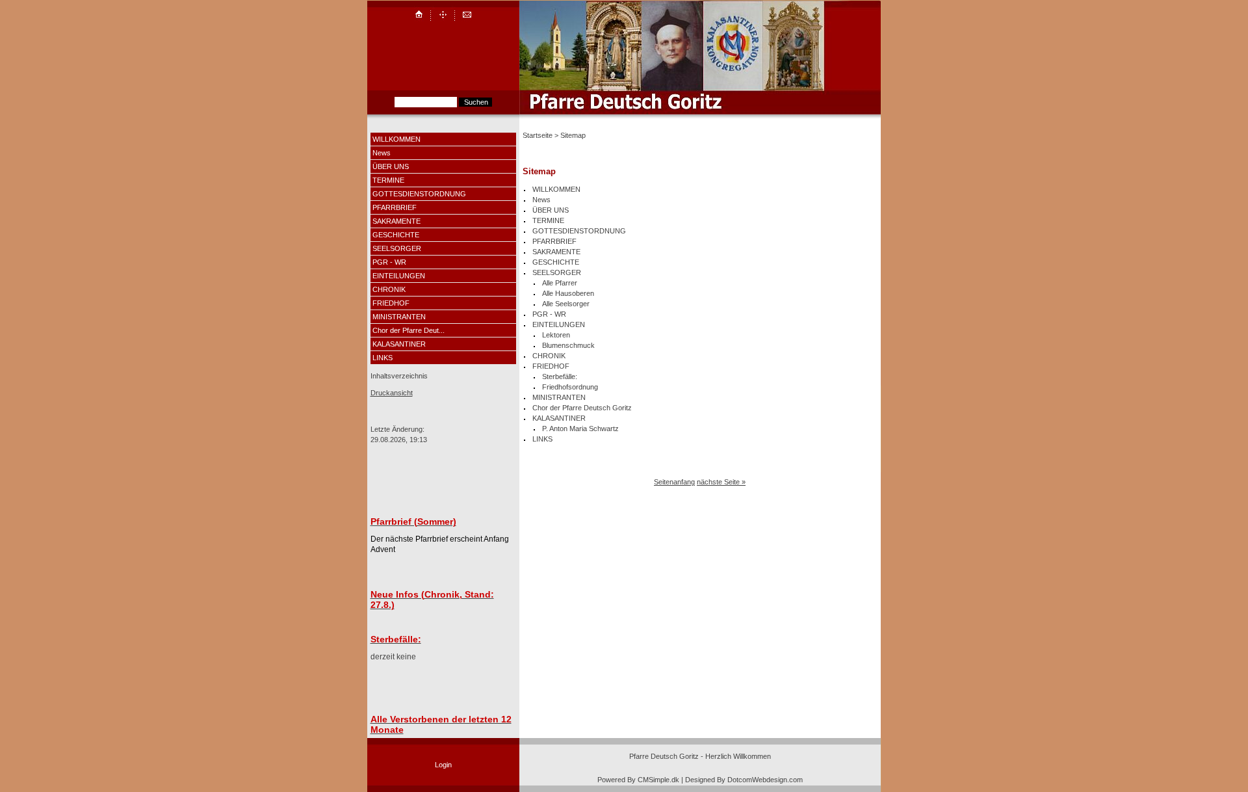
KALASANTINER (399, 344)
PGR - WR (389, 262)
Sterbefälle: (559, 376)
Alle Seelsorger (566, 304)
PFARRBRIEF (394, 207)
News (381, 153)
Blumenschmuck (568, 345)
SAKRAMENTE (396, 221)
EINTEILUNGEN (398, 276)
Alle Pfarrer (559, 283)
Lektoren (556, 335)
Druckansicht (391, 393)
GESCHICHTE (395, 235)
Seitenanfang (674, 482)
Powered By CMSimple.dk (638, 780)
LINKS (382, 358)
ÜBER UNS (390, 166)
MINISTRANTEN (399, 317)
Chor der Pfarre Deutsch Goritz (582, 408)
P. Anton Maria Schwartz (580, 428)
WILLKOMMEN (396, 139)
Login (443, 765)
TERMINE (388, 180)
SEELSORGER (396, 248)
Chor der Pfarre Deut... (408, 330)
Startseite (537, 135)
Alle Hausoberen (568, 293)
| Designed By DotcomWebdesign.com (742, 780)
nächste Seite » (721, 482)
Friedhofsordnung (570, 387)
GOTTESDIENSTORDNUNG (419, 194)
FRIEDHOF (391, 303)
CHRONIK (389, 289)
